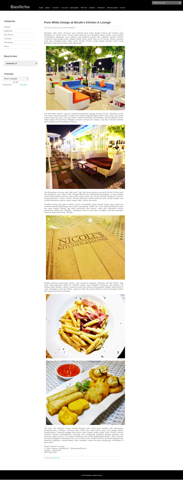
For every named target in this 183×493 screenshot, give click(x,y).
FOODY (122, 8)
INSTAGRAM (74, 8)
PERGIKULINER (112, 8)
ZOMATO (92, 8)
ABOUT (47, 8)
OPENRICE (101, 8)
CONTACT (55, 8)
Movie (6, 46)
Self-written (8, 42)
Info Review (8, 35)
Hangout (7, 27)
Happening (8, 31)
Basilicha (20, 6)
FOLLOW (64, 8)
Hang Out (56, 458)
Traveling (7, 39)
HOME (41, 8)
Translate (23, 85)
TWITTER (83, 8)
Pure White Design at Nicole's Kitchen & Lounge (77, 22)
